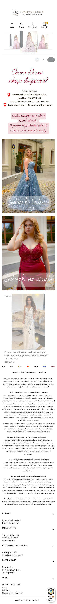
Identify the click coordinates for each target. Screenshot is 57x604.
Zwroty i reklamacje (11, 523)
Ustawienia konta (10, 538)
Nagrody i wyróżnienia (12, 593)
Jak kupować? (8, 572)
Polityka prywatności (11, 570)
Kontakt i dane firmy (11, 584)
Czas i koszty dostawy (12, 555)
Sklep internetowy (25, 600)
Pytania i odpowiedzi (11, 520)
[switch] (50, 599)
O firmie (5, 590)
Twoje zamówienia (10, 535)
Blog (4, 587)
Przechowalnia (8, 540)
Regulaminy (7, 567)
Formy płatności (9, 552)
